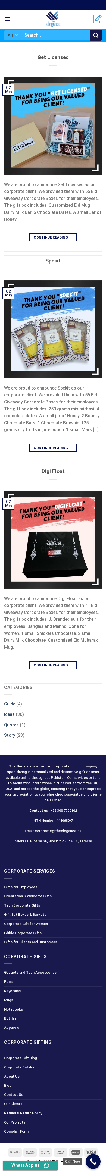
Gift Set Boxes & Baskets (25, 914)
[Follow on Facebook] (33, 853)
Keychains (12, 991)
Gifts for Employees (20, 887)
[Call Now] (93, 1161)
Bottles (10, 1018)
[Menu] (7, 19)
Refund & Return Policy (23, 1113)
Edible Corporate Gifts (23, 933)
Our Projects (14, 1122)
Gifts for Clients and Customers (30, 942)
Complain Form (16, 1131)
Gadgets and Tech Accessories (30, 972)
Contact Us (13, 1095)
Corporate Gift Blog (20, 1058)
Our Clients (13, 1104)
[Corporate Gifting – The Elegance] (53, 19)
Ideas (9, 714)
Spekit (53, 261)
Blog (7, 1085)
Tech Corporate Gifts (22, 905)
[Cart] (97, 19)
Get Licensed (53, 57)
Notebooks (13, 1009)
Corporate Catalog (19, 1067)
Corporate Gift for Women (26, 924)
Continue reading (53, 237)
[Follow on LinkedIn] (62, 853)
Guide (9, 704)
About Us (12, 1076)
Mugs (8, 1000)
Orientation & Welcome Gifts (28, 896)
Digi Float (53, 471)
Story (9, 735)
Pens (8, 982)
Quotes (11, 724)
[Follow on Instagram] (43, 853)
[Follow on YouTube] (72, 853)
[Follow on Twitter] (53, 853)
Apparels (11, 1027)
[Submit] (96, 35)
